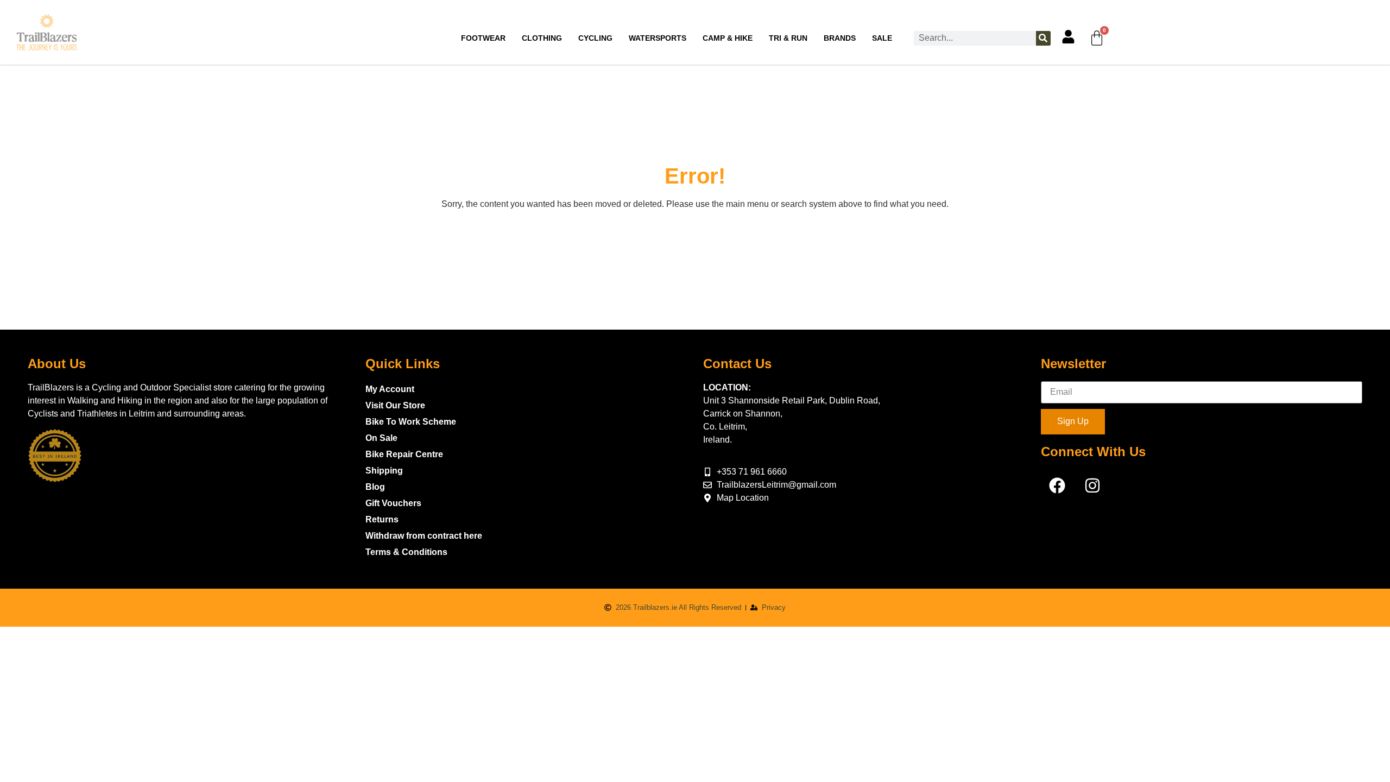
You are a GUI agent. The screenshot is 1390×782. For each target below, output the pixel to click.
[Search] (1043, 38)
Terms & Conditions (406, 552)
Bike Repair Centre (404, 454)
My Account (389, 389)
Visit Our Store (395, 405)
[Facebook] (1057, 485)
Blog (375, 486)
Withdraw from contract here (423, 535)
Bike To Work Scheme (410, 421)
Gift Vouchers (393, 503)
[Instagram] (1092, 485)
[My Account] (1068, 36)
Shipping (384, 470)
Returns (382, 519)
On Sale (381, 438)
